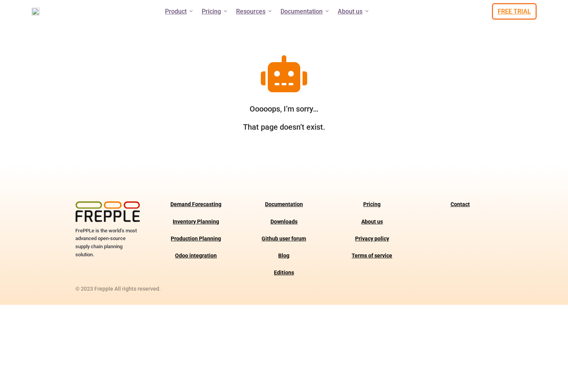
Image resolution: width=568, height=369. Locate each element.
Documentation (302, 11)
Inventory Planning (196, 221)
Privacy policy (372, 238)
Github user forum (284, 238)
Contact (460, 204)
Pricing (211, 11)
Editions (284, 272)
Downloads (284, 221)
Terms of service (372, 255)
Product (176, 11)
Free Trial (514, 11)
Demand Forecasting (195, 204)
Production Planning (196, 238)
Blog (283, 255)
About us (350, 11)
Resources (250, 11)
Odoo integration (196, 255)
